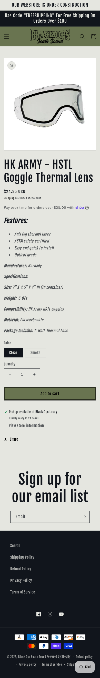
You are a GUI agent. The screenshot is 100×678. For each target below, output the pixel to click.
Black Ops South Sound (32, 656)
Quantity (9, 364)
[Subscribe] (83, 517)
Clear (13, 352)
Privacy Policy (21, 580)
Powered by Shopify (59, 656)
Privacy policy (28, 664)
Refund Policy (20, 569)
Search (15, 545)
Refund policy (84, 657)
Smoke (38, 353)
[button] (6, 36)
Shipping (9, 198)
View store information (26, 425)
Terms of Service (22, 592)
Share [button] (14, 439)
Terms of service (52, 664)
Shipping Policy (22, 557)
